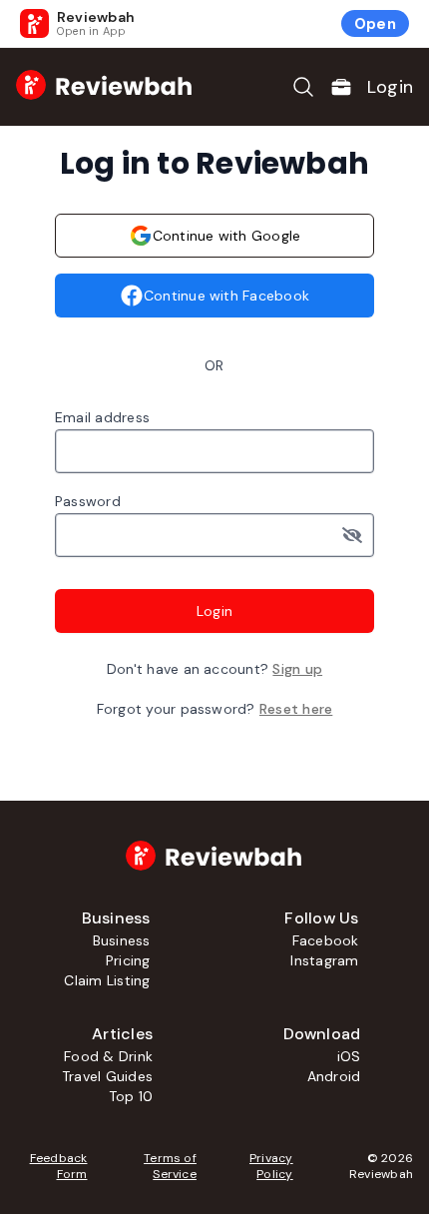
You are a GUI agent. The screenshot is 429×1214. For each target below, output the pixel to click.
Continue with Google (227, 236)
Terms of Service (170, 1166)
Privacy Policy (271, 1166)
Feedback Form (58, 1166)
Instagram (324, 960)
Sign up (297, 669)
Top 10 (131, 1096)
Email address (102, 417)
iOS (349, 1056)
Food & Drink (108, 1056)
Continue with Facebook (226, 295)
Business (122, 940)
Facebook (325, 940)
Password (88, 501)
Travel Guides (107, 1076)
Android (334, 1076)
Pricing (128, 960)
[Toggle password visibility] (358, 535)
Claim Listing (107, 980)
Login (390, 87)
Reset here (295, 709)
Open (375, 24)
